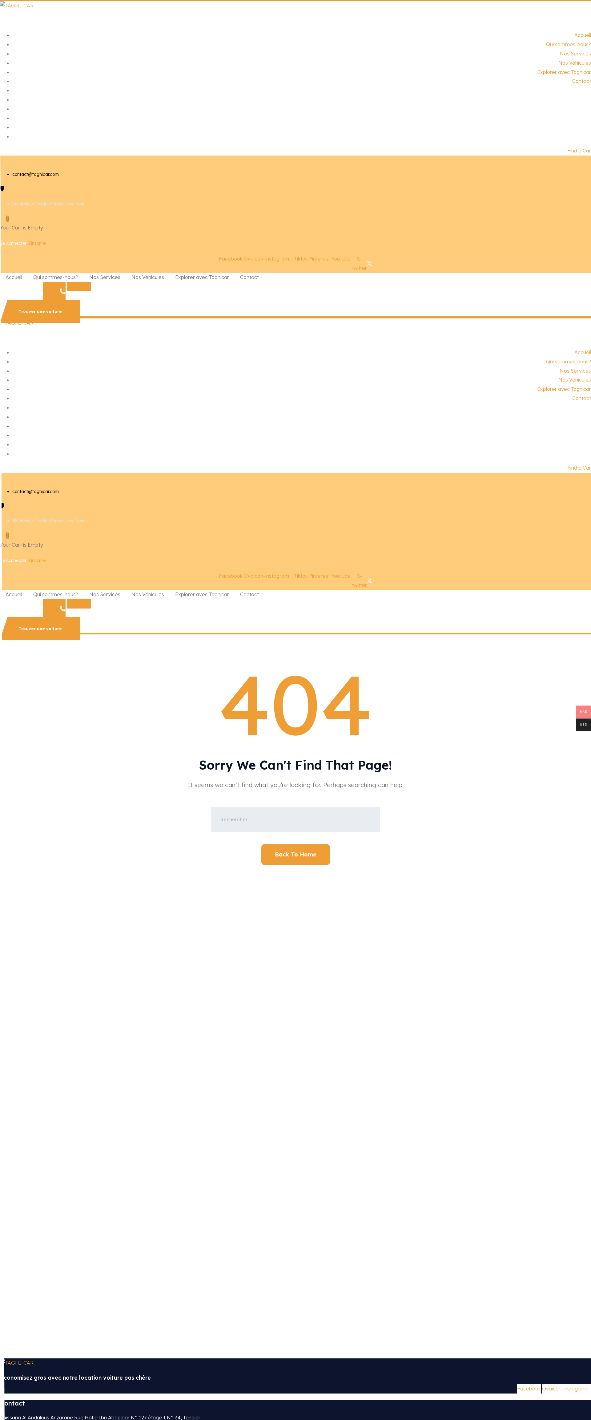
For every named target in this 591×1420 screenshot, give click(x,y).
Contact (581, 81)
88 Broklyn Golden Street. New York (48, 204)
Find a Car (579, 151)
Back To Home (295, 854)
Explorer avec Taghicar (564, 72)
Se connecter (14, 243)
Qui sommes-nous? (568, 44)
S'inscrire (37, 243)
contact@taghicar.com (35, 174)
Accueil (582, 35)
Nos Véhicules (574, 63)
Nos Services (575, 54)
